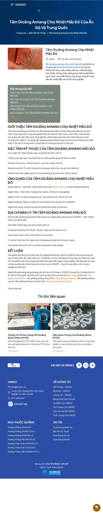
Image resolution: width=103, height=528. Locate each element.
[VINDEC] (14, 365)
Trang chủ (21, 33)
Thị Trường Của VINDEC (64, 407)
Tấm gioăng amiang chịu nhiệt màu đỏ (63, 64)
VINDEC (20, 4)
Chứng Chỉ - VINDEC (62, 395)
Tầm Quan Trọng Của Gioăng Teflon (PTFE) (72, 336)
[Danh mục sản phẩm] (12, 4)
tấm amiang (72, 275)
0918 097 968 (20, 404)
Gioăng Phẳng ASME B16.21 (20, 435)
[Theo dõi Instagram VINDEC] (86, 365)
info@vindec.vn (18, 387)
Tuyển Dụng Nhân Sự (62, 427)
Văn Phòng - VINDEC (62, 387)
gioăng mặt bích (59, 186)
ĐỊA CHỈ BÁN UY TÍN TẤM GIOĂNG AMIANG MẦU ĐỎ (34, 112)
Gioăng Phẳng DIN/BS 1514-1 (21, 431)
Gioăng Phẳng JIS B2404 (19, 427)
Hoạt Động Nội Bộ (61, 439)
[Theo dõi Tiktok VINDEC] (92, 365)
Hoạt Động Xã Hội (61, 435)
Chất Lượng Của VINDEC (64, 415)
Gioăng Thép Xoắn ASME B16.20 (23, 443)
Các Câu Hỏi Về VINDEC (64, 411)
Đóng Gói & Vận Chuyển (64, 399)
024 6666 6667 (18, 398)
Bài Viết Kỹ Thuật (37, 33)
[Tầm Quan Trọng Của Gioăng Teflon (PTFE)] (74, 316)
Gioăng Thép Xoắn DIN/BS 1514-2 (24, 451)
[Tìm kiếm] (39, 10)
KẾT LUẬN (14, 116)
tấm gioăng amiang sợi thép (58, 281)
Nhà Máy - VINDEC (61, 391)
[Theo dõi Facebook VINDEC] (79, 365)
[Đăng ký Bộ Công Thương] (51, 473)
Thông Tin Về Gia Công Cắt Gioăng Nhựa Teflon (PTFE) (27, 336)
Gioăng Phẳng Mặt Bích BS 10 (21, 439)
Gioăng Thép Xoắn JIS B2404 (21, 447)
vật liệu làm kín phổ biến (70, 67)
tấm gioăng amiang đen (65, 278)
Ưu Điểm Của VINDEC (63, 403)
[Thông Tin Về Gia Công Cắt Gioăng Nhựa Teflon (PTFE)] (29, 316)
